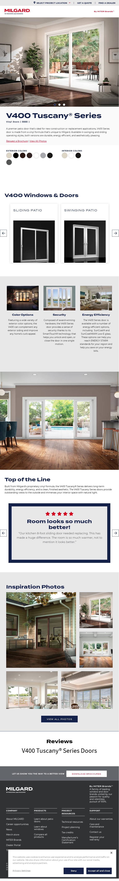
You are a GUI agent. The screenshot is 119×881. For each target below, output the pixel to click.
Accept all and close (99, 871)
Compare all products (40, 835)
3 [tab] (64, 105)
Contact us (95, 832)
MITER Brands (13, 840)
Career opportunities (17, 824)
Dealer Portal (13, 845)
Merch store (12, 834)
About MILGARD (15, 819)
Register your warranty (97, 838)
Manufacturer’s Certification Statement (70, 840)
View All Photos (38, 141)
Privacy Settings (21, 870)
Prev (3, 533)
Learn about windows (40, 827)
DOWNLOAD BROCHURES (86, 774)
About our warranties (101, 819)
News (9, 829)
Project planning (71, 827)
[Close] (111, 852)
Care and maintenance (97, 825)
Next (115, 233)
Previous (3, 233)
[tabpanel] (59, 62)
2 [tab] (59, 105)
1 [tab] (55, 105)
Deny (74, 871)
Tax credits (67, 832)
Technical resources (72, 822)
